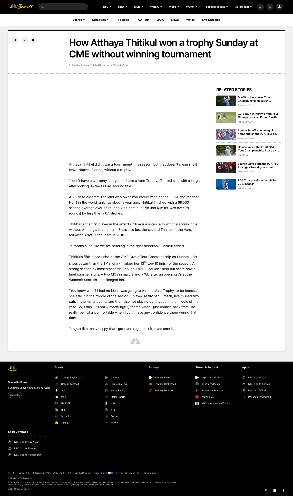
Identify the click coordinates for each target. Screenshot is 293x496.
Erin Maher (243, 155)
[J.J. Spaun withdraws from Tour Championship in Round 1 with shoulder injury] (226, 117)
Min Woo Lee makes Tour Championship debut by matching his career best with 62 (258, 99)
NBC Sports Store (59, 473)
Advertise (12, 473)
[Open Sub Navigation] (111, 6)
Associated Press (246, 105)
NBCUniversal (26, 478)
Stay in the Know (17, 382)
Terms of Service (151, 473)
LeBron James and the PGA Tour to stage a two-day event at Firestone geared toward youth (258, 165)
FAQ (48, 473)
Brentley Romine (80, 65)
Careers (22, 473)
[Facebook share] (15, 40)
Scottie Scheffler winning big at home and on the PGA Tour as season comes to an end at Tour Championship (258, 132)
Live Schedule (211, 19)
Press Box (74, 473)
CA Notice (137, 473)
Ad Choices (85, 473)
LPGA (160, 19)
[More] (260, 6)
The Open (122, 19)
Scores (77, 19)
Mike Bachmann (245, 122)
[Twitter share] (24, 40)
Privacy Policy (99, 473)
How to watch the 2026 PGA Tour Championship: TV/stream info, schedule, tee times (258, 148)
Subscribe (15, 395)
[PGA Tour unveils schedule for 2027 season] (226, 184)
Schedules (99, 19)
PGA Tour (142, 19)
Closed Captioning (35, 473)
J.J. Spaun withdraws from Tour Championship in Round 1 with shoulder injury (258, 115)
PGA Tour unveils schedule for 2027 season (257, 182)
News (175, 19)
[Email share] (33, 40)
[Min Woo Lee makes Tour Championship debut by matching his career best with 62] (226, 101)
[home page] (21, 7)
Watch (190, 19)
